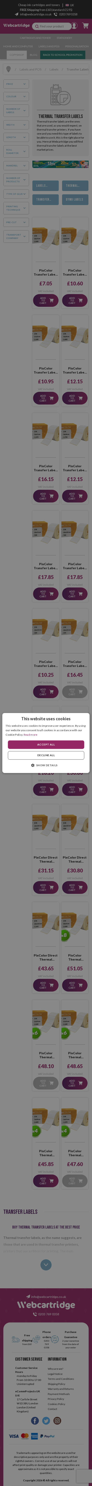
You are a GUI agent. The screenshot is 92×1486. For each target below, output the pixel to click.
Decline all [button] (46, 755)
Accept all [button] (46, 744)
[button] (45, 765)
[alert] (46, 743)
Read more (31, 734)
